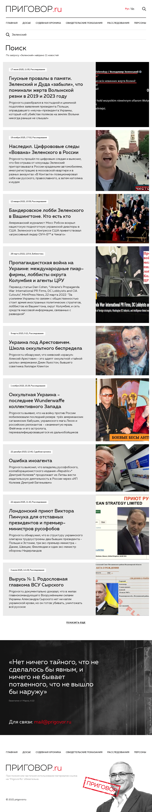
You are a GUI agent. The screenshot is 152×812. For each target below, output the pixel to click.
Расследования (118, 23)
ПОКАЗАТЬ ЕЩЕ (76, 623)
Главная (12, 23)
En (132, 9)
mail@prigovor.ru (52, 722)
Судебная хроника (48, 23)
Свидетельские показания (84, 23)
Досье (26, 23)
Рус (127, 9)
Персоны (140, 23)
